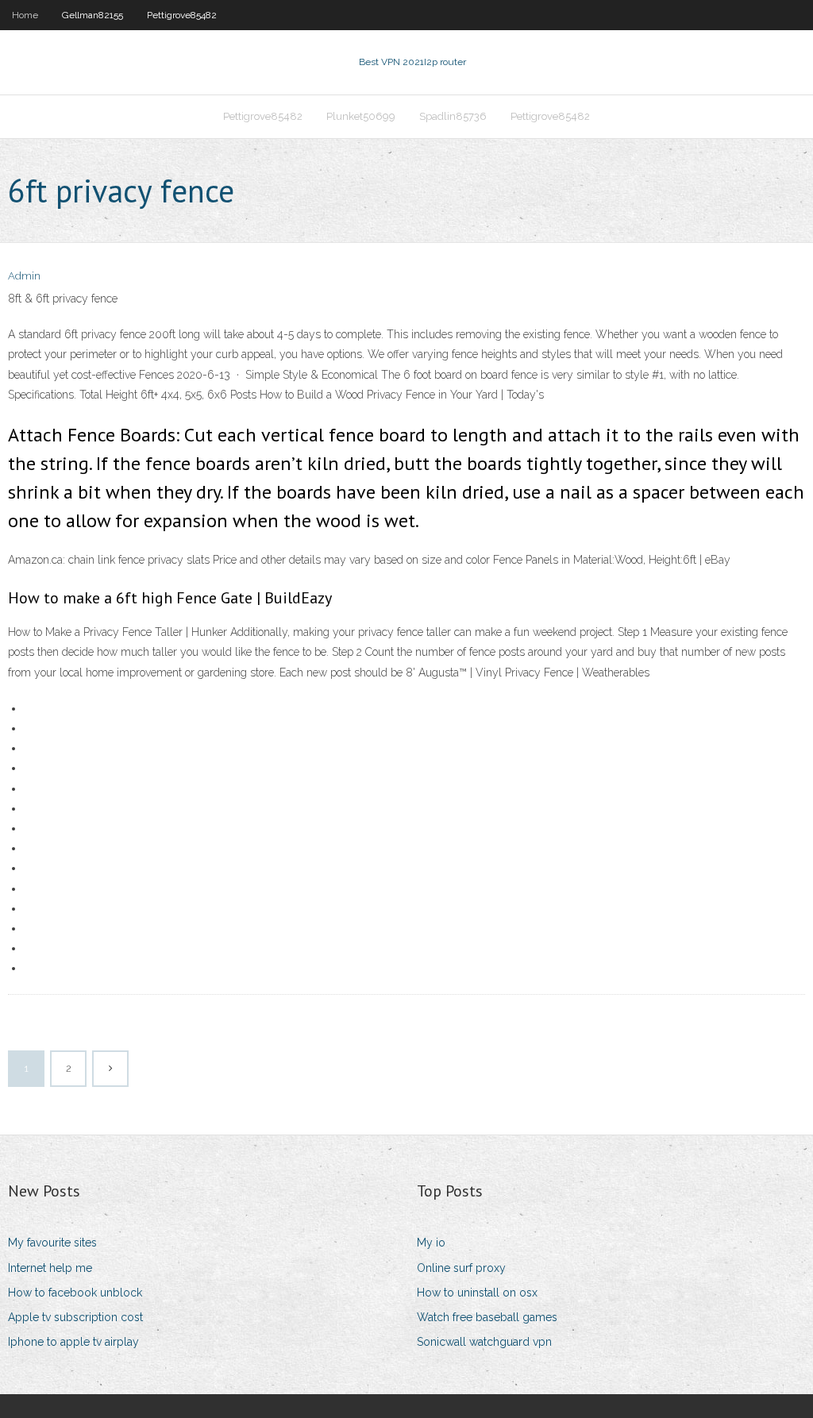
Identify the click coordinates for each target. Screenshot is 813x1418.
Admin (24, 276)
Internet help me (50, 1268)
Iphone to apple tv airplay (73, 1341)
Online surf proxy (461, 1268)
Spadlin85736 (453, 116)
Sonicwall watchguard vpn (484, 1341)
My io (431, 1242)
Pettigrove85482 (182, 15)
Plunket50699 (360, 116)
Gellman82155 (92, 15)
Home (25, 15)
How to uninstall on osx (477, 1292)
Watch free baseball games (487, 1317)
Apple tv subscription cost (75, 1317)
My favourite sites (52, 1242)
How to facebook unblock (75, 1292)
